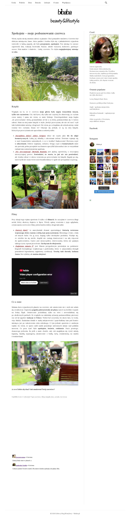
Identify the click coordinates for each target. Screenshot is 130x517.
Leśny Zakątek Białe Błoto (99, 99)
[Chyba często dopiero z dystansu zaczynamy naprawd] (93, 181)
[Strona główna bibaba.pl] (65, 16)
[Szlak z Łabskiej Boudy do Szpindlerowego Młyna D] (93, 174)
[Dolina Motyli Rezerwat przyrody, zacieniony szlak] (93, 152)
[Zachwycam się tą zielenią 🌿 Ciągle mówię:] (93, 167)
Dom (30, 2)
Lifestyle (47, 2)
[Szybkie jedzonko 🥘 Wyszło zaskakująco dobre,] (115, 159)
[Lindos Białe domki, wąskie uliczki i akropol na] (107, 152)
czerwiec (37, 397)
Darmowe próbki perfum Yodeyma (101, 103)
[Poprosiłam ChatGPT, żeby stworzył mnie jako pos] (107, 167)
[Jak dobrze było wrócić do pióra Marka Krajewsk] (100, 159)
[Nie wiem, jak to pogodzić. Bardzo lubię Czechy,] (107, 174)
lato (52, 397)
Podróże (22, 2)
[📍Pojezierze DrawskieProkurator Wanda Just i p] (107, 159)
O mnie (56, 2)
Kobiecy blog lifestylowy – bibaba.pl (68, 513)
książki (48, 397)
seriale (57, 397)
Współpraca (66, 2)
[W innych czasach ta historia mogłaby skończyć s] (100, 181)
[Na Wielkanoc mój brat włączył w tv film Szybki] (107, 181)
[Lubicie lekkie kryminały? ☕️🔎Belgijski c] (100, 174)
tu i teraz (63, 397)
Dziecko (38, 2)
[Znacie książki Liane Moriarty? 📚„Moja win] (115, 181)
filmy (43, 397)
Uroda (14, 2)
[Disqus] (45, 426)
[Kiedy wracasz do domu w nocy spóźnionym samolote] (115, 152)
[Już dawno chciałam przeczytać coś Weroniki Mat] (93, 159)
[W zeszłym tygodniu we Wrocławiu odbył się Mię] (100, 167)
